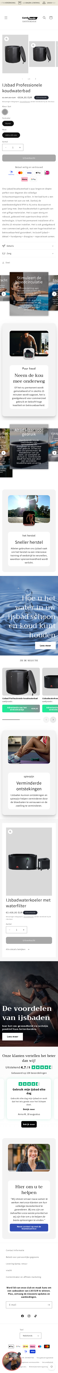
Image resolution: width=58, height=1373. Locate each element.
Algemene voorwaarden (30, 1362)
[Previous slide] (3, 294)
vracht (9, 1270)
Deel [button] (8, 262)
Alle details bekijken (16, 949)
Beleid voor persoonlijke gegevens (22, 1257)
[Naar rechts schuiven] (35, 79)
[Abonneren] (48, 1304)
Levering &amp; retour (17, 1263)
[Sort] (5, 112)
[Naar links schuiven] (22, 79)
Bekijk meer (29, 1109)
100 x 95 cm (12, 136)
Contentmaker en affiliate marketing (23, 1277)
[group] (21, 690)
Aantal (5, 141)
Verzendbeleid (47, 1362)
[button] (6, 17)
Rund (9, 124)
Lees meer (45, 645)
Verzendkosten (25, 102)
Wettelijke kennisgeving (38, 1367)
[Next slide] (54, 294)
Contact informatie (15, 1250)
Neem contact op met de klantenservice (29, 1227)
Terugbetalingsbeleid (45, 1358)
